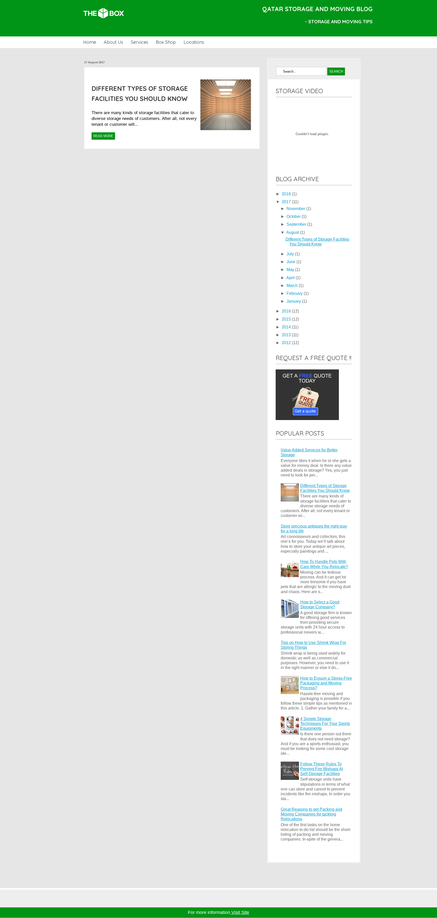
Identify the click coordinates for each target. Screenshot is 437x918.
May (291, 269)
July (291, 254)
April (291, 278)
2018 (287, 194)
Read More (103, 136)
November (296, 208)
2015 (287, 319)
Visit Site (239, 912)
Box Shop (166, 42)
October (294, 216)
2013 (287, 335)
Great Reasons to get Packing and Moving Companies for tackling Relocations (311, 814)
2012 (287, 343)
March (293, 285)
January (294, 301)
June (291, 262)
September (297, 224)
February (295, 293)
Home (89, 42)
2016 (287, 311)
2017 (287, 202)
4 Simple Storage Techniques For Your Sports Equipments (325, 724)
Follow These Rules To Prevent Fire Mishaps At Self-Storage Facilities (321, 769)
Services (139, 42)
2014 (287, 327)
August (293, 232)
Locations (194, 42)
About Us (113, 42)
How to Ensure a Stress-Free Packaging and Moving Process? (326, 683)
